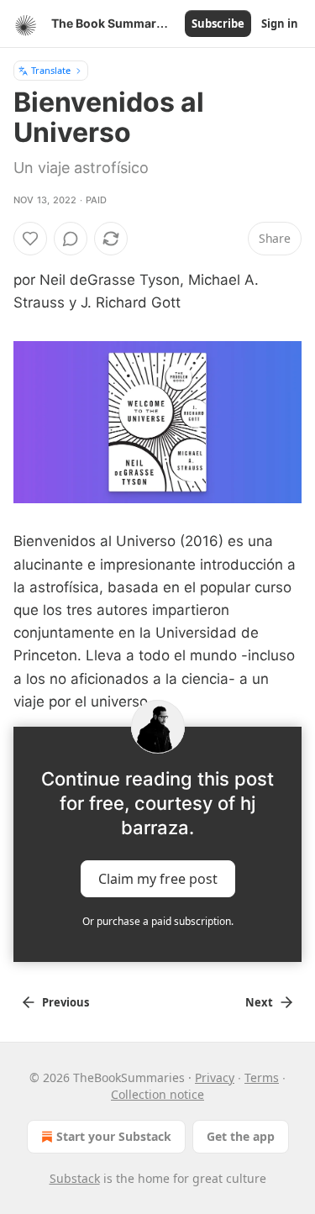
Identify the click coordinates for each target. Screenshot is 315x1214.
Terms (261, 1077)
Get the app (241, 1136)
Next (259, 1002)
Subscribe (218, 23)
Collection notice (157, 1094)
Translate (51, 70)
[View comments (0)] (70, 238)
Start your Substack (113, 1136)
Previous (65, 1002)
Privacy (214, 1077)
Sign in (279, 23)
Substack (75, 1178)
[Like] (30, 238)
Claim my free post (158, 878)
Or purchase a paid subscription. (158, 921)
